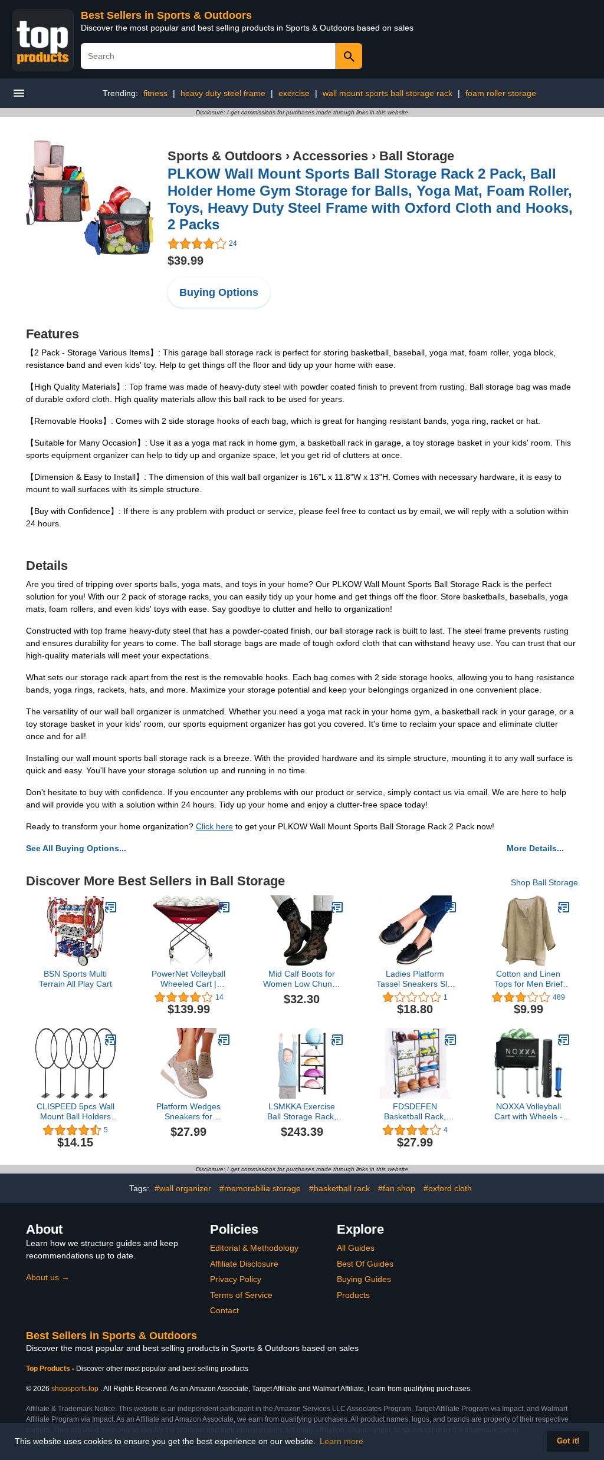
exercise (294, 93)
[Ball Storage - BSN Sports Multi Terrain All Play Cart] (111, 907)
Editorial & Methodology (254, 1248)
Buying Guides (364, 1279)
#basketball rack (339, 1188)
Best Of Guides (365, 1263)
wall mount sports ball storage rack (387, 93)
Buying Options (218, 292)
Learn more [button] (341, 1441)
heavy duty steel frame (222, 93)
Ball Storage (416, 156)
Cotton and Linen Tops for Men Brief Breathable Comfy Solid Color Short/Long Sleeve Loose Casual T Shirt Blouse (528, 979)
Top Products (49, 1369)
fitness (155, 93)
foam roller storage (500, 93)
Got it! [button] (568, 1441)
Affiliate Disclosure (244, 1263)
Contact (224, 1310)
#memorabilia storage (260, 1188)
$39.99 (185, 260)
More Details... (535, 848)
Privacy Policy (235, 1279)
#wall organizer (183, 1188)
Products (353, 1295)
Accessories (330, 156)
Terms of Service (241, 1295)
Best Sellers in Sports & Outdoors (166, 15)
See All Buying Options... (76, 848)
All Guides (356, 1248)
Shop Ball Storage (544, 882)
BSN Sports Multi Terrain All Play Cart (75, 978)
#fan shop (396, 1188)
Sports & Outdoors (225, 156)
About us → (48, 1277)
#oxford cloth (448, 1188)
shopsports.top (75, 1389)
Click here (214, 826)
